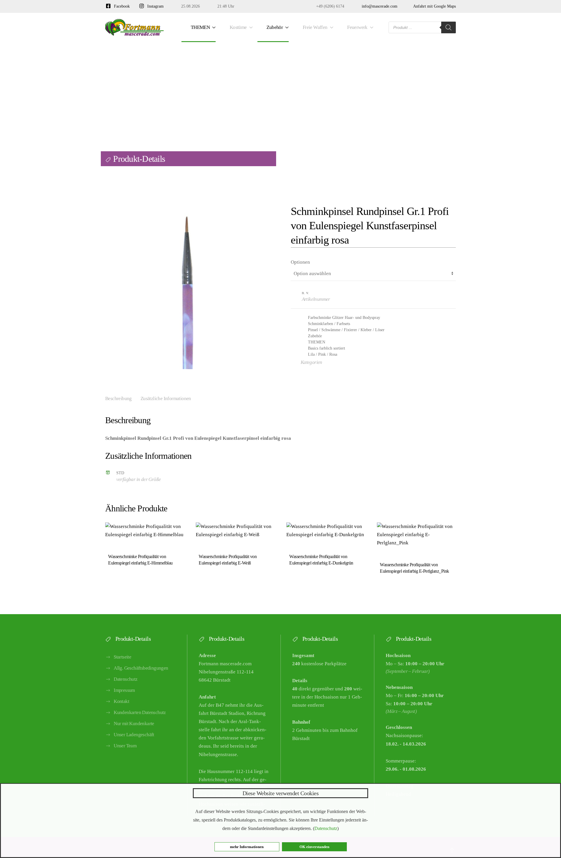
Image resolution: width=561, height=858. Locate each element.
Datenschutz (125, 679)
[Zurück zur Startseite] (134, 27)
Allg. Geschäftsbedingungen (141, 668)
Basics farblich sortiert (326, 348)
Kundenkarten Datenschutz (140, 712)
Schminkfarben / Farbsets (329, 324)
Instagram (154, 6)
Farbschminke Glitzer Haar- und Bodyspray (344, 317)
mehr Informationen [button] (247, 847)
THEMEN (316, 342)
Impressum (124, 690)
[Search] (448, 27)
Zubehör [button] (274, 27)
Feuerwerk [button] (356, 27)
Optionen (300, 262)
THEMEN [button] (199, 27)
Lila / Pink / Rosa (322, 354)
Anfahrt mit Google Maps (433, 6)
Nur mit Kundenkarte (134, 723)
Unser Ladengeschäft (134, 734)
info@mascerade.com (378, 6)
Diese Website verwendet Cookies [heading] (281, 793)
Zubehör (315, 336)
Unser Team (125, 745)
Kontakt (121, 701)
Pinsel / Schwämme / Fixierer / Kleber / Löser (346, 330)
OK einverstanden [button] (314, 847)
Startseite (122, 657)
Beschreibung (118, 398)
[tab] (114, 399)
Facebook (121, 6)
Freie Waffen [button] (314, 27)
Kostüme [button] (237, 27)
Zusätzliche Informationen (166, 398)
